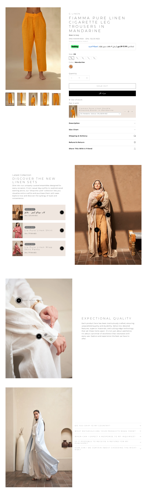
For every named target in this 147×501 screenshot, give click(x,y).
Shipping (71, 41)
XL (95, 58)
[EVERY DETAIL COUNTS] (19, 300)
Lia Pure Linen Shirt (39, 230)
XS (72, 58)
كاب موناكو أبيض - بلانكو (35, 212)
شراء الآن (102, 93)
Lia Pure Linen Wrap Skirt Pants (39, 248)
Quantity (73, 73)
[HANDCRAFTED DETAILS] (39, 336)
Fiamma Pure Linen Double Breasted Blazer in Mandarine (96, 109)
